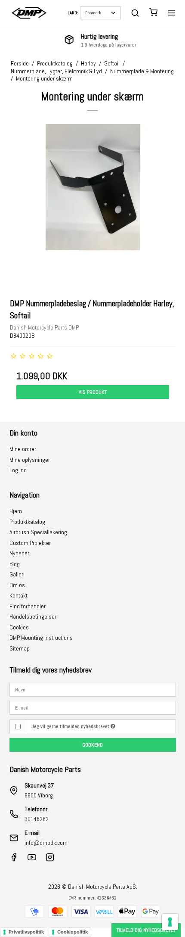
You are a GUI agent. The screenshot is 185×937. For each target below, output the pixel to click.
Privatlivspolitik (26, 932)
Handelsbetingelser (32, 616)
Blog (14, 564)
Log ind (18, 470)
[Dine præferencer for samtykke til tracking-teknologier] (170, 922)
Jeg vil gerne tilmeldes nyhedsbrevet (71, 726)
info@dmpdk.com (46, 843)
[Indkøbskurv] (153, 13)
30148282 (37, 819)
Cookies (19, 627)
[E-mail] (92, 707)
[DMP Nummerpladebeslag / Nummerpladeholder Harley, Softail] (93, 207)
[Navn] (92, 689)
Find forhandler (27, 606)
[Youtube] (32, 859)
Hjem (15, 511)
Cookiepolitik (72, 932)
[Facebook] (13, 859)
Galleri (17, 574)
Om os (17, 585)
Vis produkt (93, 392)
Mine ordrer (22, 449)
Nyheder (19, 553)
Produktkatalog (27, 522)
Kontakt (18, 595)
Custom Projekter (30, 543)
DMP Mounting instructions (41, 637)
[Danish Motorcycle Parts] (28, 13)
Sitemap (19, 648)
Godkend (92, 744)
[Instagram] (50, 859)
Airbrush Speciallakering (38, 532)
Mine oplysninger (29, 460)
